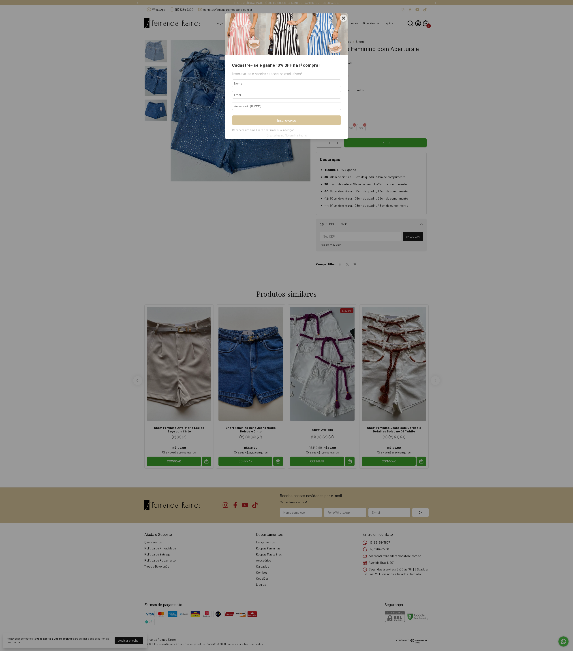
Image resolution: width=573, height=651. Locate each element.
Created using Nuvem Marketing (287, 135)
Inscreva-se (286, 120)
